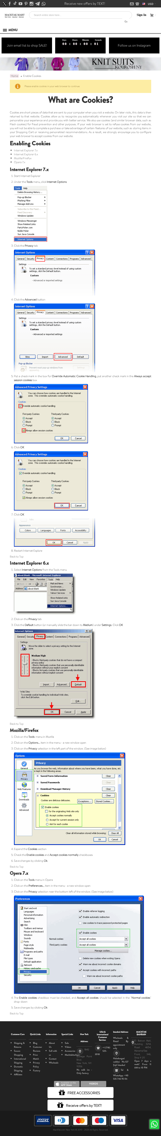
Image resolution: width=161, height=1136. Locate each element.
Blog (35, 1043)
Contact (52, 1059)
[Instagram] (32, 4)
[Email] (132, 4)
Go (125, 21)
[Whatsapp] (44, 4)
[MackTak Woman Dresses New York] (14, 15)
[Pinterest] (26, 4)
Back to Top (17, 556)
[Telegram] (37, 4)
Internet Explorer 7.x (26, 150)
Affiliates (18, 1074)
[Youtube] (21, 4)
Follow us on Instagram (134, 45)
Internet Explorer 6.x (26, 154)
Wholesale (53, 1062)
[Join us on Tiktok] (15, 4)
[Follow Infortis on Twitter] (5, 4)
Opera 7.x (19, 162)
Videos (68, 1047)
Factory (36, 1070)
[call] (137, 4)
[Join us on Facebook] (10, 4)
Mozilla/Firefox (22, 158)
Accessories (70, 1051)
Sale (67, 1043)
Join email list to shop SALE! (27, 45)
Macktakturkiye (72, 1055)
